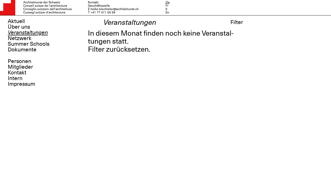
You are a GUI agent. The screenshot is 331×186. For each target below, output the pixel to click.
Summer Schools (28, 44)
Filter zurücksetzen (118, 49)
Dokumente (22, 49)
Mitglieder (20, 67)
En (167, 12)
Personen (19, 61)
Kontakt (17, 72)
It (166, 9)
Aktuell (16, 21)
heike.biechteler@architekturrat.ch (115, 9)
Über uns (19, 27)
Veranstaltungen (28, 32)
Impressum (21, 84)
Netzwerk (20, 38)
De (168, 2)
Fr (167, 6)
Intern (15, 78)
